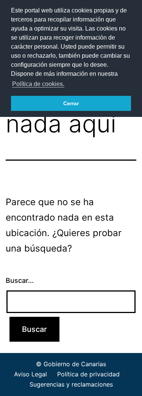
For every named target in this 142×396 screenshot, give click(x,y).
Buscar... (20, 280)
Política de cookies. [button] (38, 84)
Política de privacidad (88, 374)
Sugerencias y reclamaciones (71, 384)
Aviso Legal (30, 374)
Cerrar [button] (71, 103)
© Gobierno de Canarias (71, 364)
